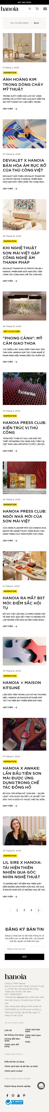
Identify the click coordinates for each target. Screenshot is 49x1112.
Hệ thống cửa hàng (14, 1035)
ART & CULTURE (12, 331)
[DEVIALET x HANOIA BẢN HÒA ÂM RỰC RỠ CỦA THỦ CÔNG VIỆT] (24, 133)
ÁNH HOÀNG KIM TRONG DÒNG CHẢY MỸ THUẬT (23, 84)
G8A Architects (22, 444)
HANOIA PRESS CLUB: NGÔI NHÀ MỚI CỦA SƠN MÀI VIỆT (24, 516)
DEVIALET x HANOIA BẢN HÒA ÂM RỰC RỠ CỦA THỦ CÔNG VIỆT (24, 165)
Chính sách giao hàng (33, 1036)
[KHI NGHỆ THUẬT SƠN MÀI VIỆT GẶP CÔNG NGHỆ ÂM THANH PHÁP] (24, 214)
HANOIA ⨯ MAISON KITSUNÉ (22, 685)
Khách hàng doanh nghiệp (17, 1086)
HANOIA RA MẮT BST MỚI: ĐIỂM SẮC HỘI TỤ (24, 603)
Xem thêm (8, 109)
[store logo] (9, 9)
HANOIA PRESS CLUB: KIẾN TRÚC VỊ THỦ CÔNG (24, 428)
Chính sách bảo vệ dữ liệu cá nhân (21, 1066)
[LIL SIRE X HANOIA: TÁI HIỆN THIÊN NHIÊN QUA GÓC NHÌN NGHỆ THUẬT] (24, 830)
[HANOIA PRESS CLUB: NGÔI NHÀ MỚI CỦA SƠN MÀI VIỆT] (24, 477)
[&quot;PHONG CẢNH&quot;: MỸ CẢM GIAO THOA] (24, 305)
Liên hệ (8, 1030)
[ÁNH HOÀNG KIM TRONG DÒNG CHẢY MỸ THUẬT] (24, 47)
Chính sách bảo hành (32, 1031)
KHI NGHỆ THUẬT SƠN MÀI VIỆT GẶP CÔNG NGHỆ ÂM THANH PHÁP (21, 255)
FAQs (27, 1042)
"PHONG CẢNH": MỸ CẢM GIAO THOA (22, 340)
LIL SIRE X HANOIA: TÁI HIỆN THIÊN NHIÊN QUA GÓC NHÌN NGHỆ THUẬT (22, 870)
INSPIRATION (10, 73)
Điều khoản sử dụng (14, 1062)
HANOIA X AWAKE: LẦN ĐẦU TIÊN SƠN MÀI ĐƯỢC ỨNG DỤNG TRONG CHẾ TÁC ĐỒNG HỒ (22, 778)
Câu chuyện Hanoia (19, 23)
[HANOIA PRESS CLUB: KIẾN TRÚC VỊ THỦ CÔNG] (24, 388)
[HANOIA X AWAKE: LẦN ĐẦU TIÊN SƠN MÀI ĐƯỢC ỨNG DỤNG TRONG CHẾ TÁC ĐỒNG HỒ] (24, 734)
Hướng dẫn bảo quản (12, 1040)
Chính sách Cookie (13, 1071)
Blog (36, 23)
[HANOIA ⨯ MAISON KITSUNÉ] (24, 651)
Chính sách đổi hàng (11, 1046)
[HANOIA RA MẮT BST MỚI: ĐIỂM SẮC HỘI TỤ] (24, 565)
